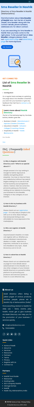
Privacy (7, 360)
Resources (8, 353)
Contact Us (8, 365)
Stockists (21, 124)
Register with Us (10, 362)
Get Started (7, 47)
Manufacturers (23, 121)
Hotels (22, 131)
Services (7, 350)
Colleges (7, 128)
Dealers (14, 124)
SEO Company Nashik (12, 383)
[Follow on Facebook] (4, 334)
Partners (7, 355)
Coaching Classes (17, 128)
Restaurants (8, 133)
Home (9, 402)
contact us (25, 103)
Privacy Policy (25, 402)
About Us (7, 348)
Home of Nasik (9, 346)
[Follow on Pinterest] (19, 334)
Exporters (7, 124)
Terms (6, 357)
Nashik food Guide (11, 376)
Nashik (6, 388)
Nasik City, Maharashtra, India (15, 391)
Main (4, 142)
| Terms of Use (15, 402)
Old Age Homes (10, 386)
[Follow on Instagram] (15, 334)
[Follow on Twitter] (7, 334)
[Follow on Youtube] (11, 334)
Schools (22, 126)
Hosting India (9, 381)
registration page (11, 39)
